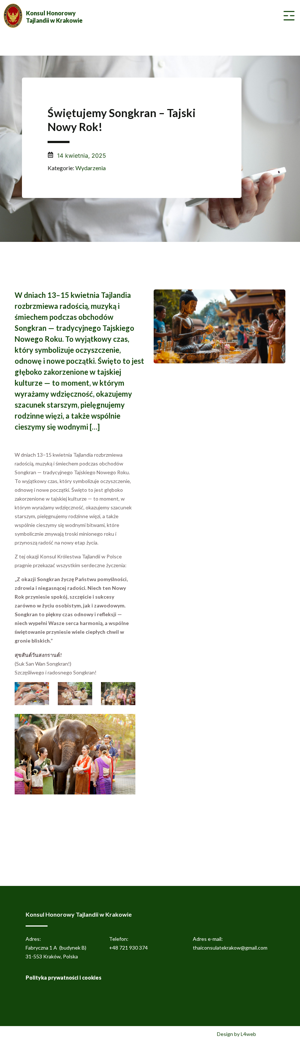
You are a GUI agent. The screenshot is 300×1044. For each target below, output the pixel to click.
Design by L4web (236, 1034)
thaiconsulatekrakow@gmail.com (230, 947)
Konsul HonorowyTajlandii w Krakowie (54, 17)
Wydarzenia (90, 167)
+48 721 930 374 (128, 947)
